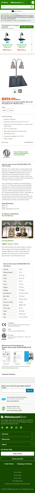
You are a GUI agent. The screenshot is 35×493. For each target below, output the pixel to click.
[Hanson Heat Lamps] (6, 153)
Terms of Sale (17, 472)
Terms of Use (17, 478)
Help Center (17, 454)
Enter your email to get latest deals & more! (16, 387)
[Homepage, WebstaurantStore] (17, 2)
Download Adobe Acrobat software (10, 367)
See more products (26, 27)
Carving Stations (8, 241)
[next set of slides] (33, 42)
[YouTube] (7, 427)
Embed (16, 244)
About (4, 244)
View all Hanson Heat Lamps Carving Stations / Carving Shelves (21, 153)
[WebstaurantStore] (17, 416)
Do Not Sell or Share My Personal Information (17, 484)
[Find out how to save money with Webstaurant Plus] (7, 42)
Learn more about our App (14, 410)
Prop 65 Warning (7, 216)
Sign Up (29, 390)
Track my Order (17, 459)
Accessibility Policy (17, 481)
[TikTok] (16, 427)
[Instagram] (2, 427)
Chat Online (9, 464)
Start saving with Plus (13, 401)
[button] (15, 91)
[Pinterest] (21, 427)
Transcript (10, 244)
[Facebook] (11, 427)
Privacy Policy (17, 475)
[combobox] (17, 7)
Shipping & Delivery (25, 464)
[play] (17, 229)
